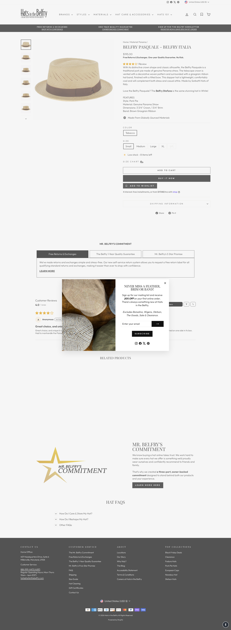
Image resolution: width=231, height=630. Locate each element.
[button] (225, 624)
